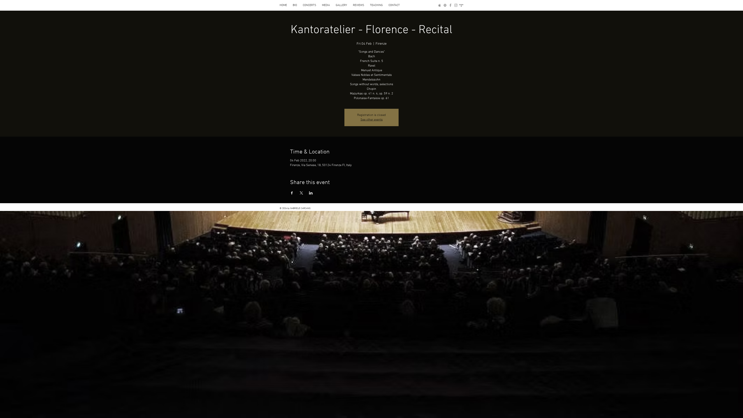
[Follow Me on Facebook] (450, 5)
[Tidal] (461, 5)
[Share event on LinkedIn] (311, 192)
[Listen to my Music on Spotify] (445, 5)
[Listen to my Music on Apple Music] (439, 5)
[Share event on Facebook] (292, 192)
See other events (371, 120)
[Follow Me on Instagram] (456, 5)
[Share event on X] (301, 192)
